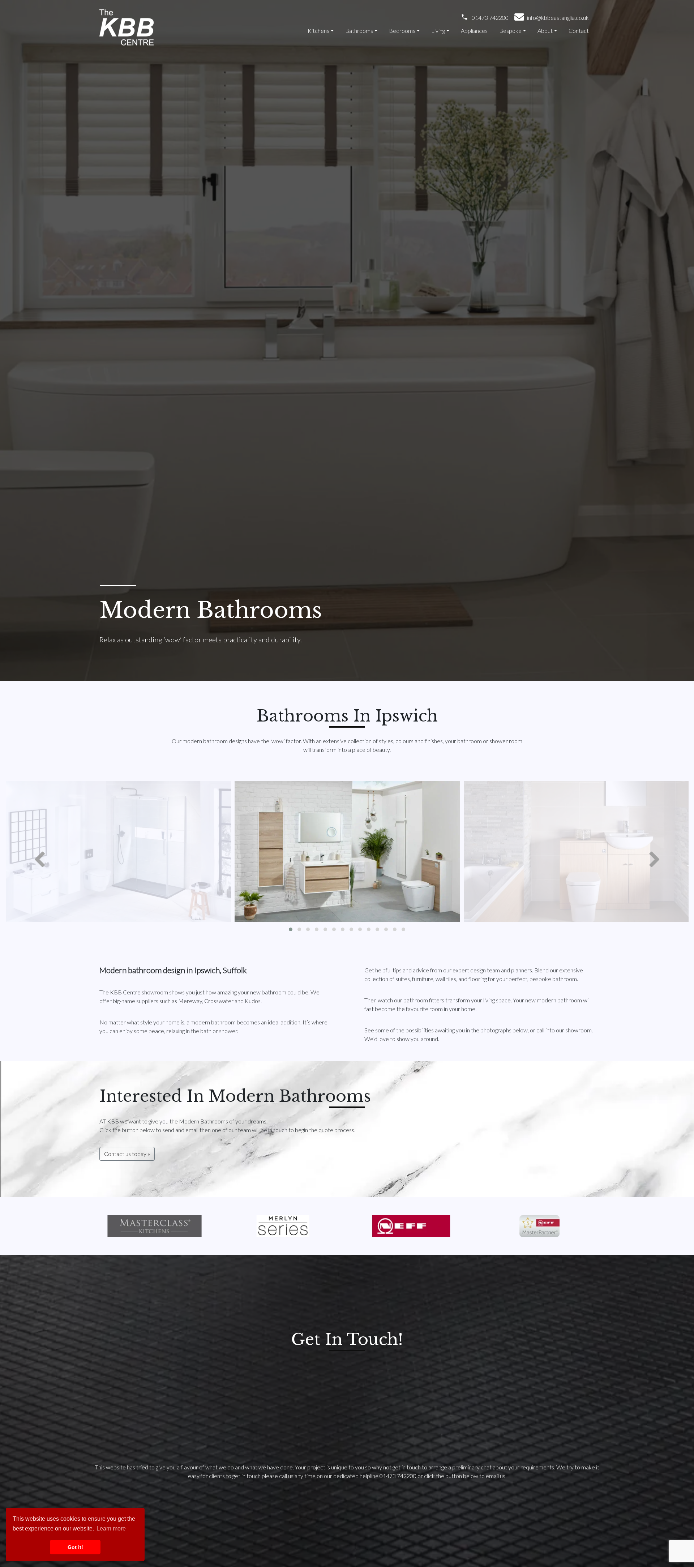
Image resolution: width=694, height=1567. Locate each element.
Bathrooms (359, 30)
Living (438, 30)
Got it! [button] (75, 1547)
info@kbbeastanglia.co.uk (558, 17)
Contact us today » (127, 1153)
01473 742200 (490, 17)
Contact (579, 30)
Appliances (474, 30)
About (545, 30)
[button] (290, 929)
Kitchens (318, 30)
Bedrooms (402, 30)
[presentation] (39, 860)
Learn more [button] (111, 1528)
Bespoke (510, 30)
